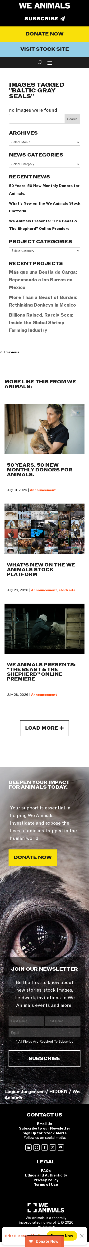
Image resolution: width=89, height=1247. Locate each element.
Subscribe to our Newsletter (44, 1128)
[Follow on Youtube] (61, 1147)
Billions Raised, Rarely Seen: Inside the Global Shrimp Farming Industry (41, 322)
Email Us (44, 1123)
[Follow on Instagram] (36, 1147)
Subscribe (41, 19)
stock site (67, 590)
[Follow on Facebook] (45, 1147)
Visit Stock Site (44, 49)
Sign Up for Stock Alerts (45, 1133)
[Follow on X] (53, 1147)
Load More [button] (41, 728)
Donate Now (45, 34)
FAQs (46, 1170)
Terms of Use (46, 1184)
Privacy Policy (46, 1180)
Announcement (43, 490)
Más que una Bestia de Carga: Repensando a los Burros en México (43, 280)
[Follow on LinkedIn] (28, 1147)
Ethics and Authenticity (46, 1175)
